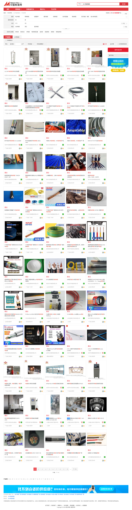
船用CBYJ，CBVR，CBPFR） (93, 176)
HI (23, 479)
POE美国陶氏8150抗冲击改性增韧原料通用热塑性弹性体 (34, 106)
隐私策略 (72, 505)
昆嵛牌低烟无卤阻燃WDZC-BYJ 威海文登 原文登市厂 (96, 245)
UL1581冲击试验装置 (12, 71)
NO (33, 479)
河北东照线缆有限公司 (30, 318)
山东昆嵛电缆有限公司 (93, 249)
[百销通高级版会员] (19, 75)
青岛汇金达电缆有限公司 (94, 283)
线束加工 (22, 32)
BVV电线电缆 (11, 496)
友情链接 (84, 505)
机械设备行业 (30, 9)
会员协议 (78, 505)
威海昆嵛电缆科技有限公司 (52, 249)
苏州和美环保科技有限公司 (73, 179)
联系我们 (53, 505)
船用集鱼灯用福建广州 (12, 210)
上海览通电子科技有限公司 (52, 318)
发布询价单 (118, 50)
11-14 (57, 472)
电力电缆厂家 (18, 494)
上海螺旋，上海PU (54, 175)
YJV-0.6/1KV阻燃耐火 (32, 349)
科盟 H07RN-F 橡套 (96, 210)
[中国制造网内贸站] (13, 3)
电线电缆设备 (35, 32)
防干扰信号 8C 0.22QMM (96, 106)
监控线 (41, 32)
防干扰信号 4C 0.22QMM (13, 141)
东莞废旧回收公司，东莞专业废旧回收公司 (75, 245)
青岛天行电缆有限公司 (51, 283)
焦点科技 (68, 507)
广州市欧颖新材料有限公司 (31, 283)
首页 (8, 9)
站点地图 (66, 505)
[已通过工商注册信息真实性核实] (21, 75)
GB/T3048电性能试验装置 (75, 71)
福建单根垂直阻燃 (11, 106)
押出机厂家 (62, 494)
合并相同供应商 (123, 44)
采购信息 (17, 9)
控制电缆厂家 (24, 494)
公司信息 (16, 37)
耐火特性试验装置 (30, 383)
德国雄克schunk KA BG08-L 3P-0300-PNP (53, 419)
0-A (10, 479)
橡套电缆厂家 (37, 494)
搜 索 (123, 4)
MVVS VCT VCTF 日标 (95, 141)
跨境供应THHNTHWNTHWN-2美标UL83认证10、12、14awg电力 (96, 281)
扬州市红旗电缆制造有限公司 (11, 179)
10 (67, 469)
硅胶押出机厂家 (80, 494)
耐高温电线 (58, 32)
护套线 (28, 32)
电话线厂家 (50, 494)
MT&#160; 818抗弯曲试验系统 (54, 383)
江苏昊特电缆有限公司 (30, 353)
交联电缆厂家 (43, 494)
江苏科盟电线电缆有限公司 (94, 145)
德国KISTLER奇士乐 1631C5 (96, 418)
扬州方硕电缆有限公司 (51, 145)
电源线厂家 (30, 494)
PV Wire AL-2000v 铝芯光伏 (34, 314)
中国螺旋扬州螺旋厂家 (74, 453)
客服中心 (60, 505)
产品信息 (7, 37)
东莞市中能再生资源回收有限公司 (74, 249)
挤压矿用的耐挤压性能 (95, 383)
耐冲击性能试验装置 (53, 71)
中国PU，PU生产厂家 (75, 141)
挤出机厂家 (73, 494)
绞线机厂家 (68, 494)
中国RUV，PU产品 (55, 141)
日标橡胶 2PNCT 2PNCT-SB (33, 453)
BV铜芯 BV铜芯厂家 (74, 279)
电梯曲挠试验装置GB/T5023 (75, 383)
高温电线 (47, 32)
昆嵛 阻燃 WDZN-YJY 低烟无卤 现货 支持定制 (13, 315)
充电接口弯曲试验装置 (31, 418)
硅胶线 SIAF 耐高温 (93, 453)
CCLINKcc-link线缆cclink (75, 314)
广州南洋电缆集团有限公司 (31, 214)
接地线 (52, 32)
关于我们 (47, 505)
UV (45, 479)
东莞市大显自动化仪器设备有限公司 (11, 75)
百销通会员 (9, 40)
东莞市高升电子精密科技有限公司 (32, 422)
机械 (48, 418)
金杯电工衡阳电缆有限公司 (52, 353)
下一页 (74, 469)
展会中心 (42, 9)
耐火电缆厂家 (56, 494)
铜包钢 (17, 32)
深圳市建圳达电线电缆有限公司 (94, 318)
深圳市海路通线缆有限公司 (52, 110)
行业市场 (53, 9)
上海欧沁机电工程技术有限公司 (53, 422)
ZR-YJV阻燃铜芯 (52, 279)
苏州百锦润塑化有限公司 (31, 110)
